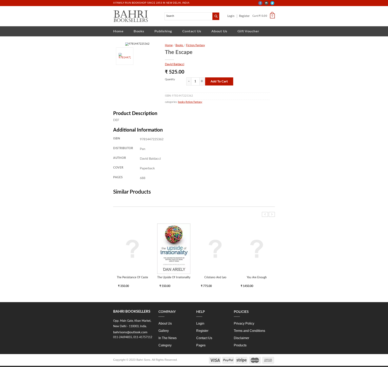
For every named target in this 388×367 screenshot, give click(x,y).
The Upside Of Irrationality (173, 277)
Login (233, 16)
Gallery (163, 330)
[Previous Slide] (265, 214)
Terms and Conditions (249, 330)
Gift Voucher (248, 31)
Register (245, 16)
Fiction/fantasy (195, 45)
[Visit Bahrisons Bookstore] (130, 16)
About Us (219, 31)
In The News (167, 338)
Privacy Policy (244, 323)
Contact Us (191, 31)
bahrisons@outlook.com (130, 332)
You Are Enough (257, 277)
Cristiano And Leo (215, 277)
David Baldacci (174, 64)
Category (165, 345)
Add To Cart (219, 81)
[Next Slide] (272, 214)
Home (118, 31)
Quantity (170, 79)
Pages (201, 345)
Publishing (163, 31)
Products (240, 345)
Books (139, 31)
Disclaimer (241, 338)
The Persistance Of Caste (132, 277)
